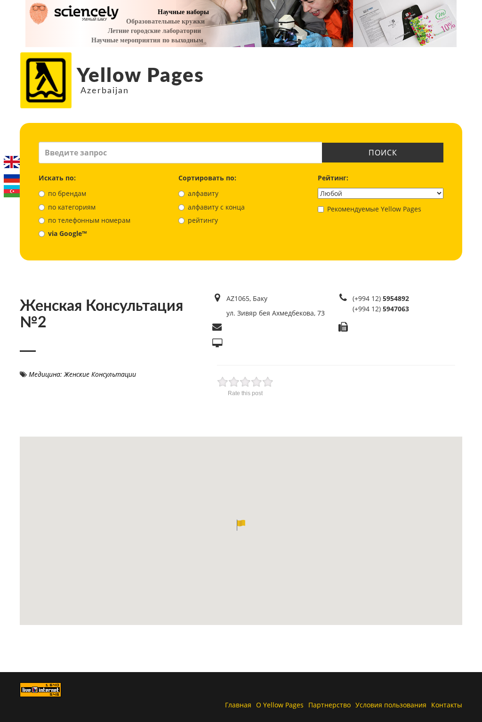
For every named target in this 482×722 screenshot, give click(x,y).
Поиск (383, 152)
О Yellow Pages (280, 704)
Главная (238, 704)
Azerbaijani (12, 191)
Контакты (446, 704)
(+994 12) (381, 298)
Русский (12, 176)
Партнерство (329, 704)
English (12, 162)
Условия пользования (390, 704)
